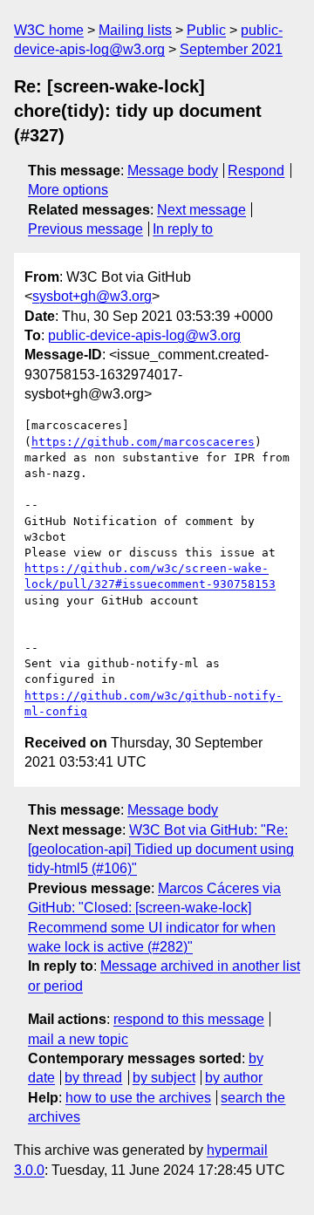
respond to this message (188, 1019)
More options (68, 189)
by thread (93, 1077)
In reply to (183, 229)
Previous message (85, 229)
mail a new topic (78, 1039)
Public (206, 30)
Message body (172, 170)
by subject (164, 1077)
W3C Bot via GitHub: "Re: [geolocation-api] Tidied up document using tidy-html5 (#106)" (161, 850)
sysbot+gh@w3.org (92, 296)
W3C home (49, 30)
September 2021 (231, 49)
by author (234, 1077)
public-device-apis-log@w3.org (144, 335)
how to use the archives (138, 1097)
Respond (256, 170)
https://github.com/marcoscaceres (143, 441)
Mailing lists (135, 30)
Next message (201, 209)
